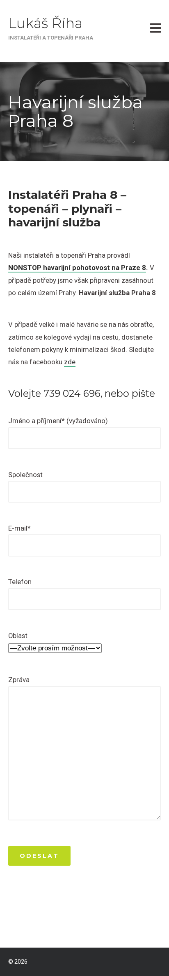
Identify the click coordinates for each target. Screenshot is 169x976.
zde (69, 362)
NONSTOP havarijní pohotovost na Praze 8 (77, 267)
